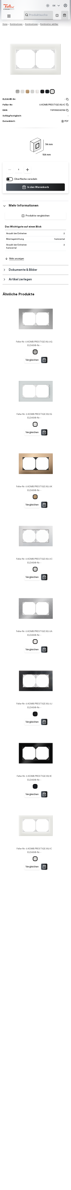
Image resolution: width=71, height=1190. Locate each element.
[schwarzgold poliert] (42, 91)
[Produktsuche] (26, 14)
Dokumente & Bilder (23, 269)
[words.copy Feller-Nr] (66, 104)
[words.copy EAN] (66, 110)
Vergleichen (32, 360)
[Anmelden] (65, 5)
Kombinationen (16, 24)
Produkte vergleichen (38, 215)
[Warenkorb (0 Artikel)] (64, 15)
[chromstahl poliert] (18, 91)
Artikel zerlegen (20, 279)
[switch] (9, 179)
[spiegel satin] (23, 91)
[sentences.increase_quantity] (27, 169)
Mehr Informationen (23, 205)
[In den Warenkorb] (44, 360)
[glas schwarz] (47, 91)
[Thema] (48, 6)
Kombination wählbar (49, 24)
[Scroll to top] (61, 1181)
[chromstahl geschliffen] (38, 91)
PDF (66, 121)
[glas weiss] (52, 91)
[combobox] (47, 15)
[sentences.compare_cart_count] (57, 15)
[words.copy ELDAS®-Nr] (66, 99)
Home (5, 24)
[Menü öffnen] (8, 16)
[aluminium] (33, 91)
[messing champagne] (28, 91)
